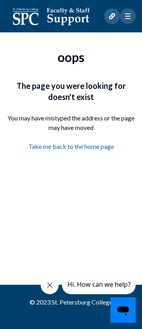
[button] (128, 16)
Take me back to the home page (71, 146)
